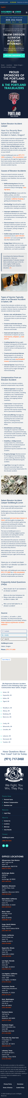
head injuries (8, 337)
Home (3, 65)
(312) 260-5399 (6, 956)
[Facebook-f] (3, 845)
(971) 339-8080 (6, 1033)
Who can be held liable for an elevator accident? (13, 605)
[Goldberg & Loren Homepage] (11, 12)
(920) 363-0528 (6, 894)
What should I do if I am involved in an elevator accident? (15, 590)
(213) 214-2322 (6, 982)
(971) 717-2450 (5, 572)
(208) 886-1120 (6, 920)
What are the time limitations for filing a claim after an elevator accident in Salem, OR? (14, 597)
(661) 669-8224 (6, 907)
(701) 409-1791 (6, 930)
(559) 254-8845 (6, 943)
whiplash (16, 337)
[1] (10, 268)
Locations (9, 65)
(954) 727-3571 (6, 995)
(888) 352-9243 (6, 841)
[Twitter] (7, 845)
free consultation (18, 157)
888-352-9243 (14, 19)
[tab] (14, 590)
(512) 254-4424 (6, 1059)
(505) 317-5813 (6, 868)
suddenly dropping (17, 199)
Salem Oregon (18, 65)
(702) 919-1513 (6, 969)
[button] (26, 12)
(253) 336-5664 (6, 1007)
